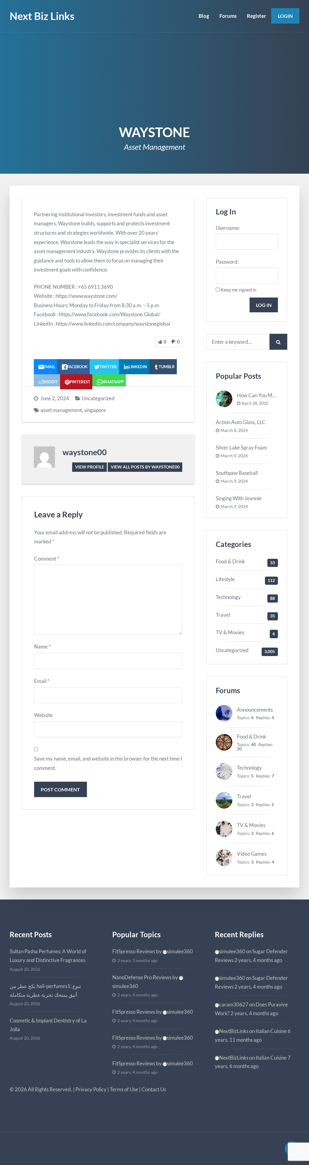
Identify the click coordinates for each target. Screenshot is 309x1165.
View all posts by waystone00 (145, 466)
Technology (228, 597)
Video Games (251, 854)
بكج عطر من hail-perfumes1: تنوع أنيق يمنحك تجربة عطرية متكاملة (45, 990)
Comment (46, 558)
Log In (264, 305)
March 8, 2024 (234, 430)
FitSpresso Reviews (133, 951)
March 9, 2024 (234, 455)
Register (256, 16)
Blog (204, 16)
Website (43, 715)
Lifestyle (225, 579)
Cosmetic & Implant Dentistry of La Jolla (48, 1024)
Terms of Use (124, 1089)
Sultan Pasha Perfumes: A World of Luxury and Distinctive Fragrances (48, 955)
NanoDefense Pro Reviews (141, 977)
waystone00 (84, 452)
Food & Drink (230, 561)
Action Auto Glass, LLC (241, 422)
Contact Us (154, 1089)
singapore (95, 410)
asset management (61, 410)
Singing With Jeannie (239, 498)
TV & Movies (230, 632)
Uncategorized (98, 398)
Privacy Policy (91, 1089)
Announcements (255, 709)
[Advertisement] (154, 77)
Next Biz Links (42, 16)
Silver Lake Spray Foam (241, 447)
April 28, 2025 (255, 403)
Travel (223, 615)
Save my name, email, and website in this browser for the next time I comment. (108, 763)
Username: (228, 228)
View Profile (89, 466)
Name (42, 646)
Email (41, 681)
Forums (228, 16)
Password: (227, 262)
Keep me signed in (238, 289)
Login (285, 16)
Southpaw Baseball (237, 473)
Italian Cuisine (271, 1031)
